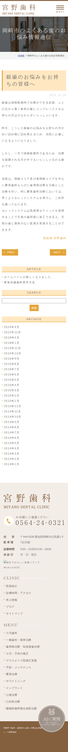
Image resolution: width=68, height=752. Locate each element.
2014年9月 (12, 421)
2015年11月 (12, 348)
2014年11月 (12, 411)
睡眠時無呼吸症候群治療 (21, 708)
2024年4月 (12, 327)
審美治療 (11, 674)
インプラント (14, 687)
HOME (21, 55)
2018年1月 (12, 342)
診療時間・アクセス (18, 592)
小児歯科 (11, 632)
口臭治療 (11, 694)
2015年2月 (12, 395)
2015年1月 (12, 400)
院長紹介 (11, 586)
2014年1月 (12, 464)
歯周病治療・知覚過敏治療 (23, 646)
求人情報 (11, 599)
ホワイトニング (16, 681)
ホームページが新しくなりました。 (29, 276)
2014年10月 (12, 416)
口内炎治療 (13, 701)
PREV (11, 252)
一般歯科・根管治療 (18, 639)
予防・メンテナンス (18, 667)
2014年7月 (12, 432)
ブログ (10, 606)
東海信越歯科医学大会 (19, 282)
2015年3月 (12, 390)
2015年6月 (12, 374)
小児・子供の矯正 (17, 653)
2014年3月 (12, 453)
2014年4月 (12, 448)
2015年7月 (12, 369)
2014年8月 (12, 427)
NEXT (57, 252)
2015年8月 (12, 363)
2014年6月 (12, 437)
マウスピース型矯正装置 (21, 660)
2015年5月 (12, 379)
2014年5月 (12, 443)
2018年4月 (12, 337)
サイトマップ (14, 613)
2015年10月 (12, 353)
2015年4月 (12, 385)
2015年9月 (12, 358)
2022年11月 (12, 332)
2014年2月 (12, 458)
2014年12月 (12, 406)
